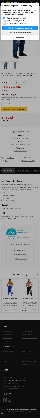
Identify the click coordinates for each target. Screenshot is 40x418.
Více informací (20, 37)
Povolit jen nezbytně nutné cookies (20, 33)
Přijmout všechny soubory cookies (20, 28)
